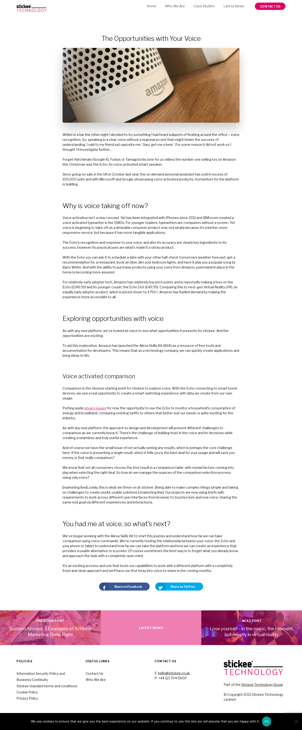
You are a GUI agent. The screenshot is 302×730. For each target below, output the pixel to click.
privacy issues (95, 408)
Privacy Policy (27, 698)
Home (151, 6)
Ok (266, 721)
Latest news (233, 6)
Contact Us (94, 673)
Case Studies (204, 6)
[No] (296, 721)
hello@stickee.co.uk (174, 673)
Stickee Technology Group (262, 685)
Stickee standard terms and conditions (47, 686)
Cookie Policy (27, 692)
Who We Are (175, 6)
